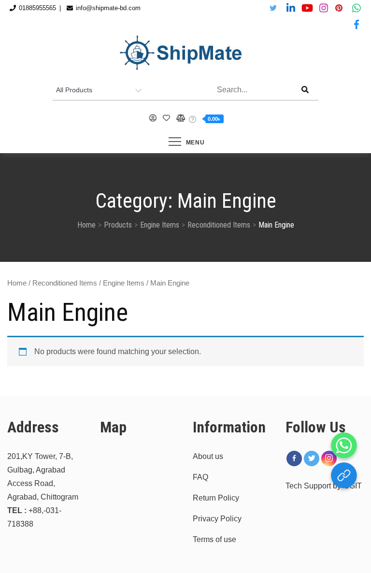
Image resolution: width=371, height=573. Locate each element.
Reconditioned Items (64, 283)
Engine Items (123, 283)
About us (208, 456)
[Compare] (180, 118)
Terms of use (214, 539)
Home (17, 283)
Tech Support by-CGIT (323, 486)
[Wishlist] (166, 118)
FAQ (200, 477)
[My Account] (153, 118)
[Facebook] (294, 458)
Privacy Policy (217, 519)
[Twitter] (311, 458)
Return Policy (216, 498)
